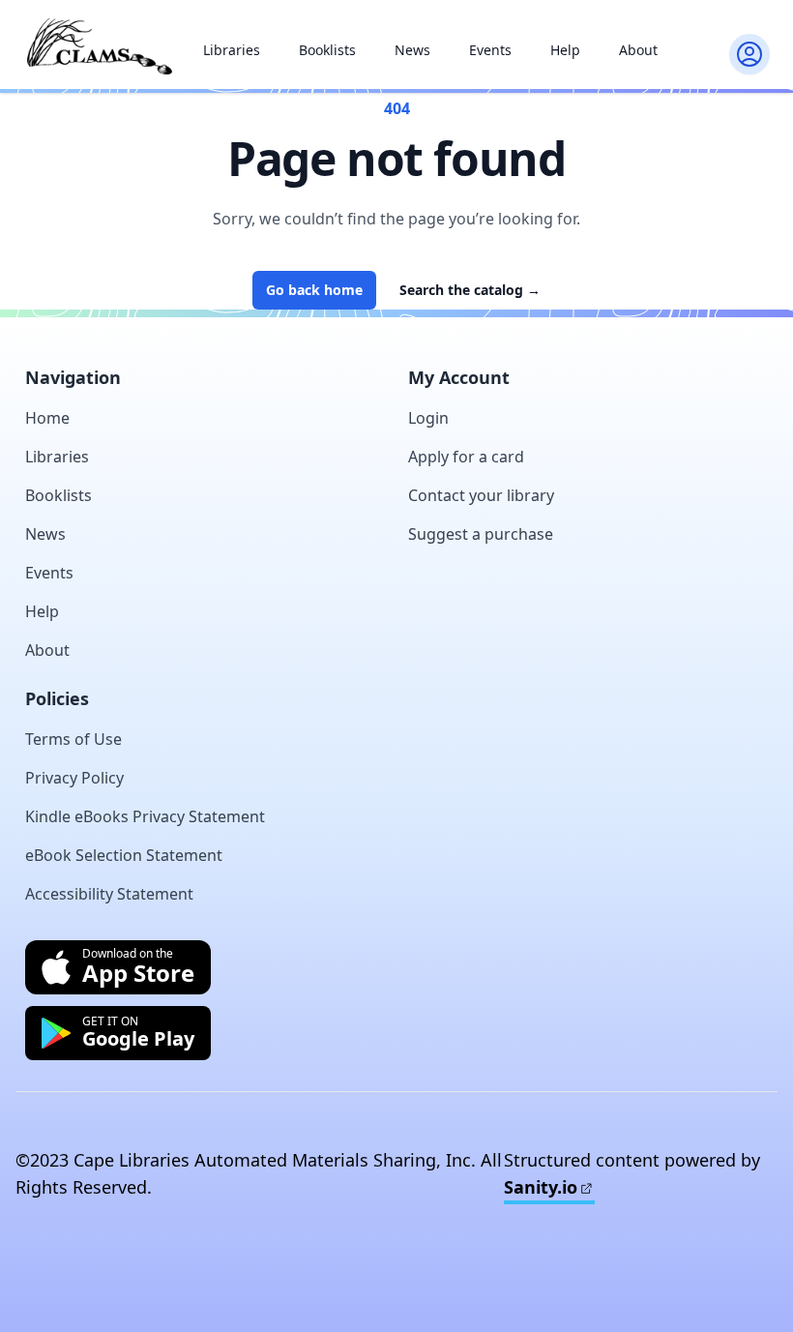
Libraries (231, 50)
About (638, 50)
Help (565, 50)
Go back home (314, 290)
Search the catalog (470, 290)
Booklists (327, 50)
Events (490, 50)
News (412, 50)
